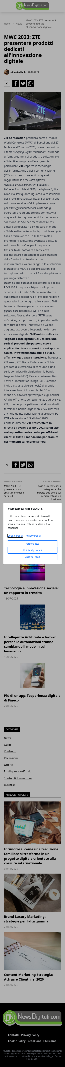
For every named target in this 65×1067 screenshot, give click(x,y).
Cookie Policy (15, 535)
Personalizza (33, 543)
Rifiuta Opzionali (32, 550)
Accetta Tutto (32, 556)
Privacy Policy (33, 535)
